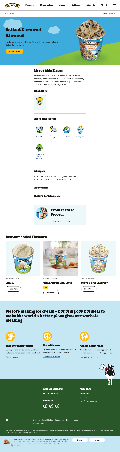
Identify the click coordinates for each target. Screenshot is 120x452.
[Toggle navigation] (114, 5)
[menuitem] (30, 5)
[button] (8, 419)
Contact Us (59, 420)
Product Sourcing (13, 357)
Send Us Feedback (50, 393)
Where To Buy (14, 51)
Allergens (39, 171)
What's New (84, 393)
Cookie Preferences (49, 443)
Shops (62, 5)
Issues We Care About (89, 357)
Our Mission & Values (51, 357)
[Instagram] (51, 405)
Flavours (30, 5)
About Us (91, 5)
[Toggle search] (107, 5)
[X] (57, 405)
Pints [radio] (39, 108)
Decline (79, 440)
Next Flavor (108, 14)
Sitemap (36, 420)
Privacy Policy (63, 441)
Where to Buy (46, 5)
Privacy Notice (72, 420)
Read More (13, 289)
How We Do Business (88, 401)
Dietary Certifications (47, 196)
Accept (97, 440)
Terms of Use (52, 441)
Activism (76, 5)
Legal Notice (47, 420)
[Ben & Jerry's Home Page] (12, 5)
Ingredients (41, 188)
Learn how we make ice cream (63, 221)
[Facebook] (45, 405)
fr (101, 5)
